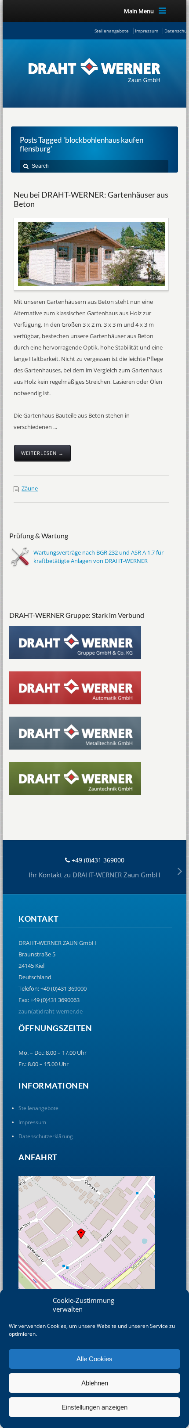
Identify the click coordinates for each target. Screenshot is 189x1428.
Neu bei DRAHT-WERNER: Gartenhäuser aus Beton (91, 199)
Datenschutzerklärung (45, 1136)
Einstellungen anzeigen (94, 1407)
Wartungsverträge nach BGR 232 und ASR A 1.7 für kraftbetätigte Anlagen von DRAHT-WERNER (98, 556)
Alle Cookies (94, 1359)
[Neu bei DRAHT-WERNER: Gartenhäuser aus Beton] (91, 254)
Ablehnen (94, 1383)
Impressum (146, 31)
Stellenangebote (111, 31)
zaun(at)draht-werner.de (50, 1011)
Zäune (30, 488)
